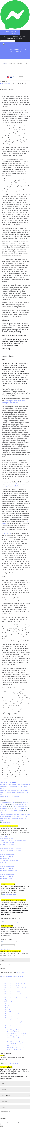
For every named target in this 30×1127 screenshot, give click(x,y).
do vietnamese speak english (14, 1022)
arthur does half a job (7, 818)
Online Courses (11, 31)
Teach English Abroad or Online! (17, 1036)
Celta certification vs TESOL (12, 992)
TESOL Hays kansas (10, 1002)
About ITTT (12, 63)
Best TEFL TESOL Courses (15, 1032)
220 (1, 864)
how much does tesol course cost (10, 814)
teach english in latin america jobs (16, 1016)
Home (4, 63)
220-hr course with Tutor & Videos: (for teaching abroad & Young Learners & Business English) (9, 858)
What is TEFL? (11, 1046)
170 (1, 872)
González (8, 1010)
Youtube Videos (10, 1028)
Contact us (20, 70)
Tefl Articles (8, 83)
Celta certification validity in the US (14, 984)
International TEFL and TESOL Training (18, 50)
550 (1, 846)
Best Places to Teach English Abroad (18, 1042)
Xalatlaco (8, 1006)
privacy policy (21, 972)
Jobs (25, 63)
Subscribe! (2, 968)
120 (1, 880)
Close (1, 1126)
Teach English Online (13, 1030)
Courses (19, 63)
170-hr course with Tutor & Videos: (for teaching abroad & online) (8, 868)
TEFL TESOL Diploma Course (16, 1044)
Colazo (7, 1004)
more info (3, 836)
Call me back (3, 1118)
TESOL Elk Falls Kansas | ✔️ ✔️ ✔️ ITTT (12, 802)
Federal (7, 1008)
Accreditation (10, 70)
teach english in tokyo (20, 816)
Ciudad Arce (9, 1012)
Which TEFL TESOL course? (15, 1048)
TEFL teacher (7, 533)
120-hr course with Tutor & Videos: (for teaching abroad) (8, 876)
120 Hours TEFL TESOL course (16, 1050)
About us (4, 980)
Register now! (5, 949)
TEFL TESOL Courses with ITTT (16, 1034)
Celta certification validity (11, 986)
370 (1, 852)
